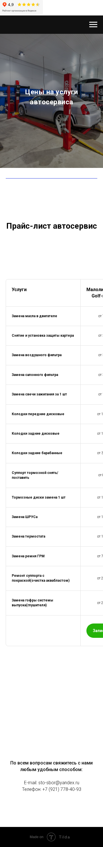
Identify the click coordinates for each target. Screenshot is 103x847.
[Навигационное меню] (93, 25)
